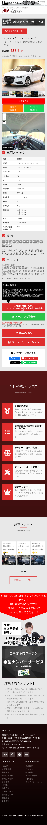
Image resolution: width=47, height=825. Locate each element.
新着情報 (5, 772)
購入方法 (5, 788)
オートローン (7, 791)
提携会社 (5, 785)
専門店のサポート (9, 779)
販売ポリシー (7, 795)
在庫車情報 (6, 769)
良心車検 (5, 782)
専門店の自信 (7, 775)
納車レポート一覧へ (23, 580)
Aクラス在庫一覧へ (15, 31)
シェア (16, 358)
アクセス (29, 769)
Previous (5, 553)
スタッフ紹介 (31, 775)
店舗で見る (24, 101)
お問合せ (29, 779)
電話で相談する (13, 108)
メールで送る (30, 358)
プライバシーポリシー (34, 782)
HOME (5, 766)
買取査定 (5, 798)
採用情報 (29, 772)
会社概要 (29, 766)
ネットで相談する (34, 108)
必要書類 (5, 801)
